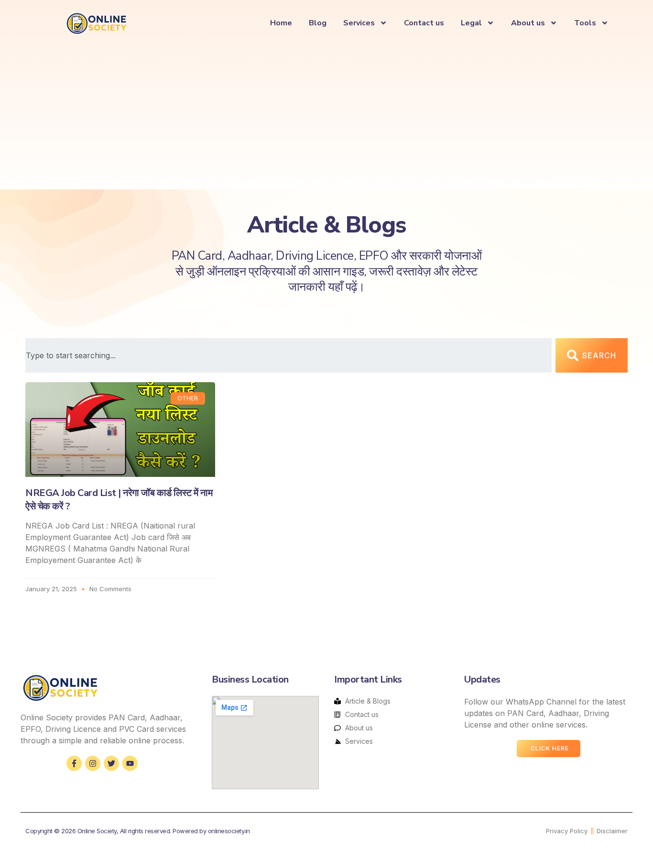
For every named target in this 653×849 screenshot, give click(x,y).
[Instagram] (92, 763)
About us (528, 23)
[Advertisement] (326, 113)
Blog (317, 23)
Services (359, 23)
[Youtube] (130, 763)
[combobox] (288, 355)
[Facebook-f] (74, 763)
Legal (471, 23)
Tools (585, 23)
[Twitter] (111, 763)
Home (281, 23)
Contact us (424, 23)
